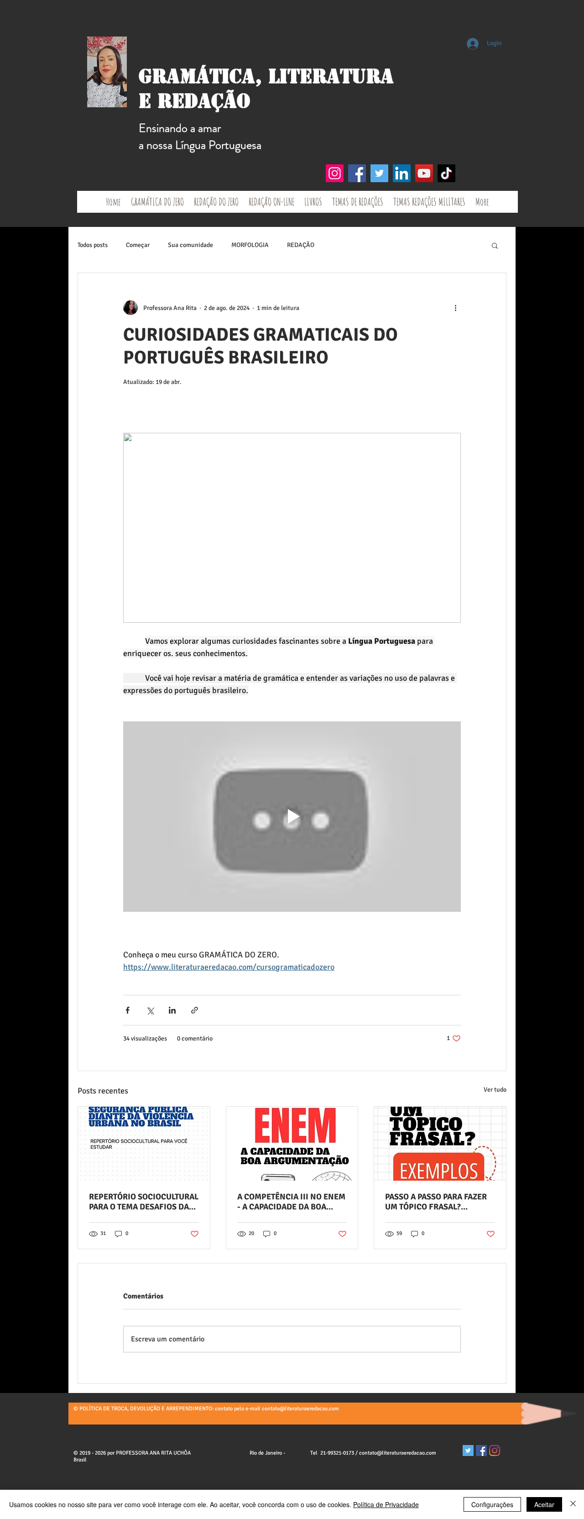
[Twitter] (379, 173)
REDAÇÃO (300, 245)
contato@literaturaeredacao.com (300, 1408)
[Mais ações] (455, 307)
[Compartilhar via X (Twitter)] (150, 1010)
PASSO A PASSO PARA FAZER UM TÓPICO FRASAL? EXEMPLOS (436, 1202)
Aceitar (544, 1504)
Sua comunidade (190, 245)
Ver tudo (495, 1089)
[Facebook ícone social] (481, 1450)
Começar (138, 245)
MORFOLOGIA (250, 245)
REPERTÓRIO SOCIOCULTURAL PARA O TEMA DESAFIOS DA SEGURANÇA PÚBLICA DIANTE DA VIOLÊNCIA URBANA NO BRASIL (143, 1202)
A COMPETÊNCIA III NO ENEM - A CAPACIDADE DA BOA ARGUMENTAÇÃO (291, 1202)
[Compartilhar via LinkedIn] (172, 1010)
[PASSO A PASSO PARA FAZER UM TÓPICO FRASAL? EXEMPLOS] (440, 1144)
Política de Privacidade (386, 1504)
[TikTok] (446, 173)
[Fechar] (573, 1504)
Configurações (492, 1504)
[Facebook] (357, 173)
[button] (494, 245)
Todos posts (93, 245)
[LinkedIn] (402, 173)
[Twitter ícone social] (468, 1450)
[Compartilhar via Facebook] (127, 1010)
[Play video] (292, 816)
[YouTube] (424, 173)
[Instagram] (335, 173)
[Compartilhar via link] (194, 1010)
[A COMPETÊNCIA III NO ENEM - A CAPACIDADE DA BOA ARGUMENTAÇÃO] (292, 1144)
